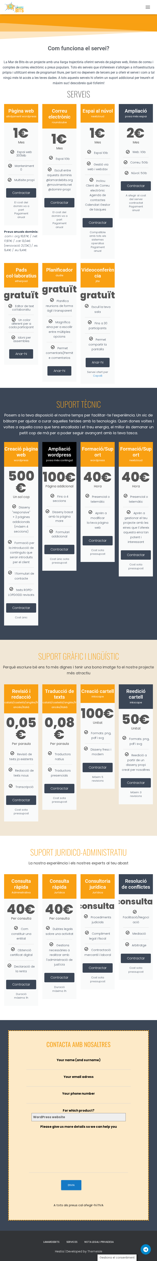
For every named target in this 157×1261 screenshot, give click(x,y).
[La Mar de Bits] (16, 7)
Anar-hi (21, 353)
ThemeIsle (94, 1251)
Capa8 (97, 376)
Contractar (21, 192)
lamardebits (51, 1242)
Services (71, 1242)
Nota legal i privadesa (99, 1242)
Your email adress (79, 1077)
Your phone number (78, 1093)
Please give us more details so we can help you (78, 1126)
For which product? (78, 1110)
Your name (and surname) (79, 1060)
